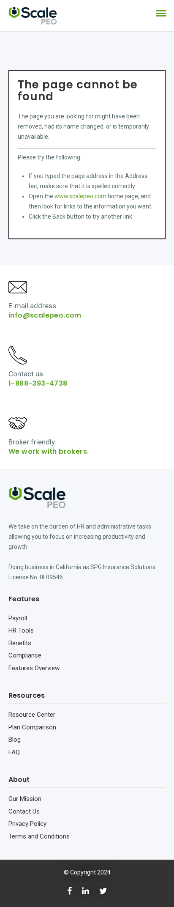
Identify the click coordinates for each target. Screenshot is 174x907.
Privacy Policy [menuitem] (27, 824)
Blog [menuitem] (14, 739)
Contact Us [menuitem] (24, 811)
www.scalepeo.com (80, 196)
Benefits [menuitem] (19, 643)
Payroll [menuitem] (17, 618)
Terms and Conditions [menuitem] (39, 836)
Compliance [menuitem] (24, 655)
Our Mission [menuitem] (24, 799)
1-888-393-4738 (38, 383)
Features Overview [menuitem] (34, 668)
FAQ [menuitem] (14, 752)
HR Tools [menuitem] (21, 630)
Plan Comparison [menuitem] (32, 727)
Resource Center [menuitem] (31, 714)
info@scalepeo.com (45, 315)
